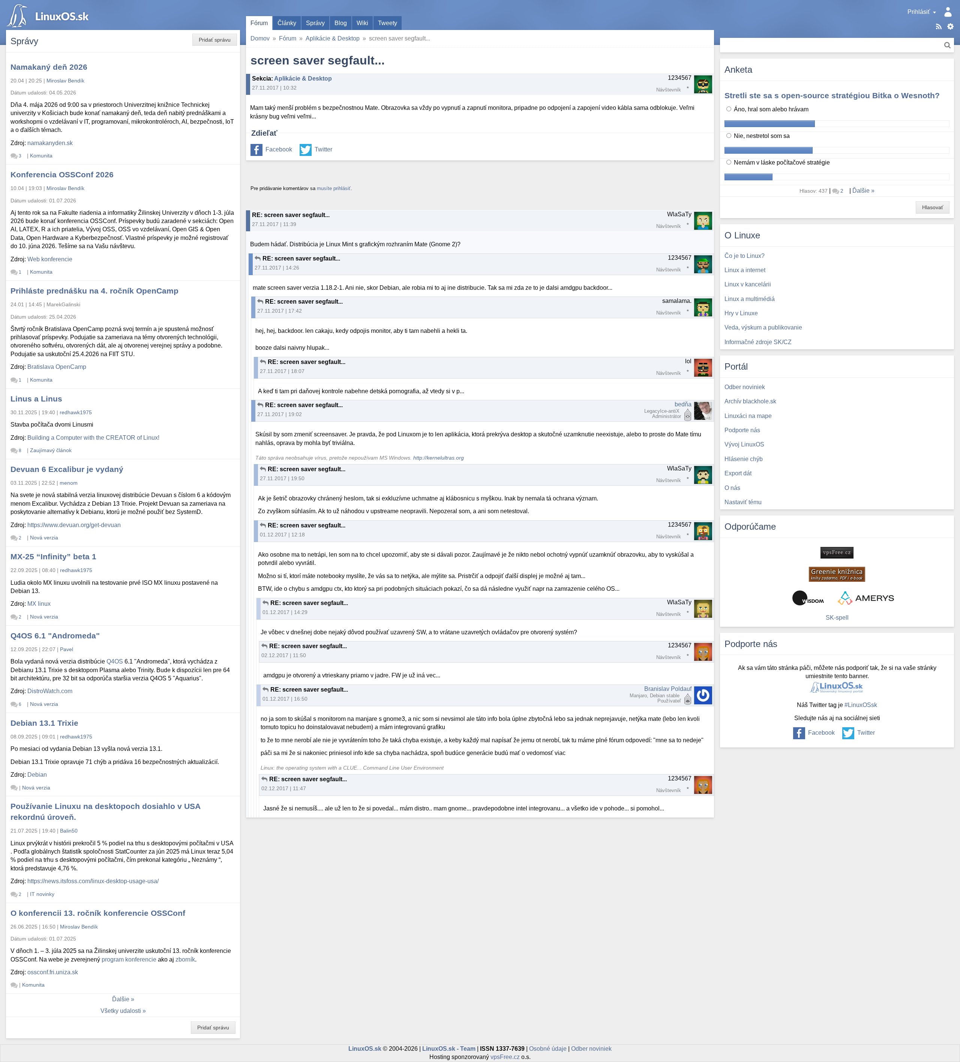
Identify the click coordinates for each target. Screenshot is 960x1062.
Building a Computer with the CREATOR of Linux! (93, 437)
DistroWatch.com (49, 691)
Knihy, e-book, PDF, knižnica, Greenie (837, 574)
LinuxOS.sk (49, 15)
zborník (185, 959)
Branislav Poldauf (668, 689)
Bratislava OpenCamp (56, 367)
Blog (340, 23)
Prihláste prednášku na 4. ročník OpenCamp (94, 290)
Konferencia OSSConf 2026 (62, 174)
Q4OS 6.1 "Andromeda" (55, 635)
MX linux (39, 604)
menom (69, 483)
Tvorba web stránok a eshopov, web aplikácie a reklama (866, 597)
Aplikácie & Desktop (333, 38)
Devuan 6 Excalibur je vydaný (66, 469)
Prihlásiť (919, 12)
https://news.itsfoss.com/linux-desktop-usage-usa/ (93, 881)
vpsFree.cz (505, 1057)
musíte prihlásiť (334, 188)
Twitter (323, 149)
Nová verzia (44, 538)
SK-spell (837, 617)
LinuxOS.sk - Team (449, 1049)
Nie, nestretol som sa (761, 136)
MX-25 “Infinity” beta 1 (53, 556)
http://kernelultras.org (438, 458)
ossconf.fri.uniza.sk (52, 972)
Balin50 (69, 831)
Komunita (41, 156)
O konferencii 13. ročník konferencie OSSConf (97, 913)
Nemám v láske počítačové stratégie (781, 162)
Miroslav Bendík (65, 81)
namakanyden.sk (50, 143)
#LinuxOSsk (860, 705)
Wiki (362, 23)
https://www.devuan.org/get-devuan (74, 525)
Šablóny (950, 26)
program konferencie (129, 959)
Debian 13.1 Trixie (44, 723)
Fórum (259, 23)
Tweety (387, 23)
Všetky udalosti (120, 1011)
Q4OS (114, 661)
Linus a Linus (36, 398)
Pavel (66, 649)
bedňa (683, 404)
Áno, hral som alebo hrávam (770, 109)
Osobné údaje (548, 1049)
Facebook (279, 149)
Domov (260, 38)
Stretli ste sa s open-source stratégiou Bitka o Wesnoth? (832, 95)
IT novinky (42, 894)
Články (287, 23)
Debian (37, 774)
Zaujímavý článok (51, 450)
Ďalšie (120, 999)
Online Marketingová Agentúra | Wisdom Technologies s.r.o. (808, 597)
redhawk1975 (76, 412)
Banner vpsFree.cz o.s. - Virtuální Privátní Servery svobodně (837, 553)
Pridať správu (215, 40)
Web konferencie (49, 259)
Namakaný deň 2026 (48, 67)
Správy (315, 23)
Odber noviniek (591, 1049)
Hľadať (947, 45)
